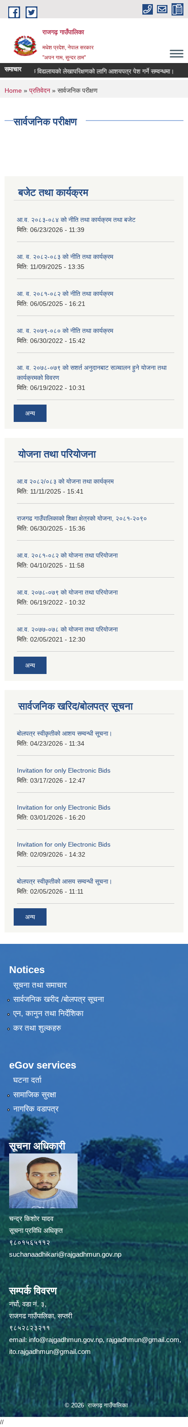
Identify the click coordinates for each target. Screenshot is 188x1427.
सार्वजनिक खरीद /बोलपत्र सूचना (58, 999)
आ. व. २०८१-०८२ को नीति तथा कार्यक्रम (65, 293)
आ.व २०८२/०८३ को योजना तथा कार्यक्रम (65, 481)
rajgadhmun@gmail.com (142, 1339)
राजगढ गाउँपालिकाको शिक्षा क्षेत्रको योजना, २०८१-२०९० (82, 518)
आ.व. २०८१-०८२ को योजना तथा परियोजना (67, 555)
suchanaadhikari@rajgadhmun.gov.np (65, 1254)
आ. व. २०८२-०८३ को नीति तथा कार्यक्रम (65, 256)
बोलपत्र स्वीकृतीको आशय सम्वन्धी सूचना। (64, 733)
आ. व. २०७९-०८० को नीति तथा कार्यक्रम (65, 330)
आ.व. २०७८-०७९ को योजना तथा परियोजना (67, 592)
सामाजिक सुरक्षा (34, 1094)
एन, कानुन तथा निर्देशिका (48, 1013)
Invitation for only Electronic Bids (63, 770)
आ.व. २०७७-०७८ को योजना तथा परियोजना (67, 629)
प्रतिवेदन (39, 90)
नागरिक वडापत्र (35, 1109)
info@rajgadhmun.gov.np (66, 1339)
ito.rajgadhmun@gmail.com (50, 1351)
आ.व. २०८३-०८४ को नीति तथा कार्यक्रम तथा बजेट (76, 219)
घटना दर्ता (27, 1080)
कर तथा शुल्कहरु (37, 1028)
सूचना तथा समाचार (40, 985)
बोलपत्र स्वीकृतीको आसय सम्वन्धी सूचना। (64, 881)
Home (13, 90)
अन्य (30, 413)
